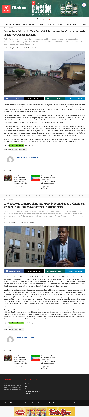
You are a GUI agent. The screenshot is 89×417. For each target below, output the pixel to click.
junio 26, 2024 (26, 48)
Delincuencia (22, 149)
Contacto (76, 403)
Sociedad (11, 27)
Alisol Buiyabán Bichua (11, 222)
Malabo (27, 383)
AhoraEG (9, 403)
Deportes (32, 24)
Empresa (68, 24)
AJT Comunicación (52, 403)
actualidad (14, 149)
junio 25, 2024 (24, 222)
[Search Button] (84, 19)
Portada (5, 27)
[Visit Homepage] (43, 19)
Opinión (75, 24)
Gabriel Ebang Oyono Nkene (13, 48)
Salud (25, 24)
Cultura (41, 24)
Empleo (59, 24)
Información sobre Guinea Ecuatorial (32, 392)
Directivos (50, 24)
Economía (16, 24)
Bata (26, 386)
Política (8, 24)
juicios (21, 329)
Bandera (27, 389)
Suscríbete (82, 403)
